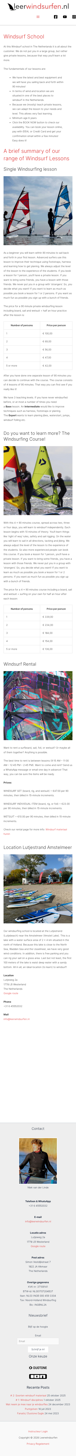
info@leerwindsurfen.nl (17, 1019)
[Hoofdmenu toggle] (38, 16)
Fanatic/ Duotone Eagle (30, 1413)
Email (38, 1335)
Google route (11, 993)
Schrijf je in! (38, 1349)
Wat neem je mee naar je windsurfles (27, 1404)
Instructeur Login (38, 1431)
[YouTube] (65, 17)
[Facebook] (56, 17)
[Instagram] (74, 17)
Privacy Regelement (38, 1443)
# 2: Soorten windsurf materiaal (28, 1395)
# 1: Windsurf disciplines (29, 1400)
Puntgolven (31, 1409)
